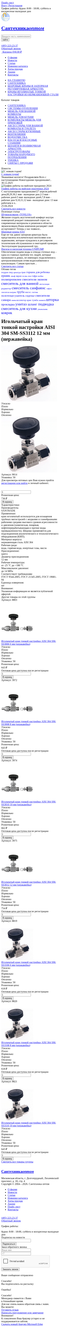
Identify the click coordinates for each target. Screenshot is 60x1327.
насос (28, 292)
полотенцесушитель (13, 295)
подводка (46, 304)
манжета (42, 300)
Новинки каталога (18, 66)
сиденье (30, 295)
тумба (35, 300)
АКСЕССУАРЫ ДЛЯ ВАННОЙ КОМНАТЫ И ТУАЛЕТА (25, 127)
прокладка (8, 304)
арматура (17, 272)
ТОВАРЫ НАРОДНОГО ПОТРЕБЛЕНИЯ (21, 156)
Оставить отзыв (10, 1309)
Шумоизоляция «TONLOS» (16, 214)
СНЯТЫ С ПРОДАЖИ (20, 163)
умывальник (43, 309)
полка (25, 276)
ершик (6, 275)
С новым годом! (10, 174)
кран (29, 300)
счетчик (35, 292)
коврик (6, 313)
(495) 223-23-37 (9, 45)
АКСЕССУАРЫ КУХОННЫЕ (24, 131)
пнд (11, 272)
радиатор (6, 288)
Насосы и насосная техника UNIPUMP (22, 249)
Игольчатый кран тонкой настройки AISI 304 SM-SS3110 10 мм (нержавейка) (28, 1124)
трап (23, 272)
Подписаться (9, 1244)
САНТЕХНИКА (17, 83)
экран (19, 276)
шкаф (13, 276)
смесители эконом (34, 279)
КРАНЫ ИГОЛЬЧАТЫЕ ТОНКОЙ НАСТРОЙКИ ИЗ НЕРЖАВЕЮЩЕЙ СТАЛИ (33, 93)
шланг (33, 304)
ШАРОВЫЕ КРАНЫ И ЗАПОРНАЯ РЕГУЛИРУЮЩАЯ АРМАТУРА (28, 87)
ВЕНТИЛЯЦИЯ (17, 134)
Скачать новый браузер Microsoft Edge (22, 1324)
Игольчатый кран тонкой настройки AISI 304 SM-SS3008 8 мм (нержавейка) (28, 723)
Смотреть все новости (13, 208)
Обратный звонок (11, 48)
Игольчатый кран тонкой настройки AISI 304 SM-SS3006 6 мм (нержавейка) (28, 642)
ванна (14, 300)
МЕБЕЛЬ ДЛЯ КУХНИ (21, 117)
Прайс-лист (14, 1206)
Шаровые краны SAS (13, 231)
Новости (12, 60)
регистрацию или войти (14, 483)
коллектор (21, 300)
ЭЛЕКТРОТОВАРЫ (19, 151)
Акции (11, 72)
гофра (35, 276)
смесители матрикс (9, 292)
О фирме (12, 57)
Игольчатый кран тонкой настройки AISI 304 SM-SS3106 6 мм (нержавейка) (28, 963)
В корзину (7, 502)
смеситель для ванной (20, 283)
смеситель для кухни (19, 308)
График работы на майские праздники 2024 (25, 188)
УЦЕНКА (13, 160)
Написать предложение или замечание (22, 1312)
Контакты (13, 74)
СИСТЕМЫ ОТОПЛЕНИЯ (23, 108)
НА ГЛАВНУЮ (16, 80)
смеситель (21, 288)
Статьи (11, 63)
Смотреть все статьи (12, 266)
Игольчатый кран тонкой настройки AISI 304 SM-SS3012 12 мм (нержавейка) (28, 883)
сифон (49, 288)
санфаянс (38, 288)
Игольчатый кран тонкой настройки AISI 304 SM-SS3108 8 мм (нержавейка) (28, 1044)
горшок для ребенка (38, 272)
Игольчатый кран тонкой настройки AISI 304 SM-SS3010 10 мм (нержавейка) (28, 803)
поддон (5, 272)
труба (21, 292)
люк (30, 276)
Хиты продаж (15, 69)
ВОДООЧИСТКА (17, 137)
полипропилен (11, 279)
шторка (52, 299)
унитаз (21, 304)
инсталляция (44, 284)
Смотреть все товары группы (17, 1161)
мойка (40, 276)
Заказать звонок (10, 1269)
